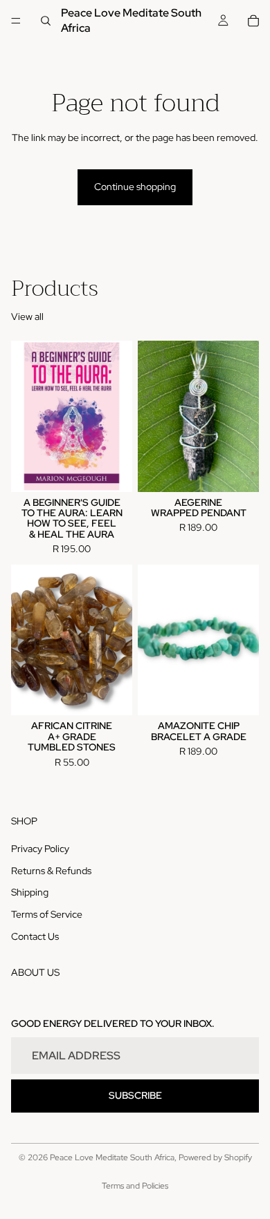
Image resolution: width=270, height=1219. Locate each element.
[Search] (45, 21)
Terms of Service (46, 914)
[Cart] (253, 21)
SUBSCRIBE (135, 1095)
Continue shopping (135, 186)
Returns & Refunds (51, 870)
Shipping (29, 892)
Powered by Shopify (215, 1157)
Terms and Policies (135, 1185)
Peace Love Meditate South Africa (112, 1157)
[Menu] (16, 21)
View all (27, 316)
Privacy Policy (40, 848)
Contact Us (35, 935)
